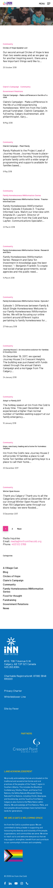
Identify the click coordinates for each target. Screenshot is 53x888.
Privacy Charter (13, 690)
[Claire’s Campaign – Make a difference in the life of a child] (26, 106)
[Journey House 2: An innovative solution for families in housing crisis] (26, 363)
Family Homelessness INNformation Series (22, 195)
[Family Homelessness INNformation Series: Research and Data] (26, 263)
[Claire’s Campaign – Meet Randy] (26, 158)
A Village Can (10, 567)
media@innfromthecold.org (26, 541)
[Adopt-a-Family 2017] (26, 411)
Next (19, 529)
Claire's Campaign (11, 86)
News (6, 608)
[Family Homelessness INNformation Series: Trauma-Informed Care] (26, 210)
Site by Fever (11, 708)
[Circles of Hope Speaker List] (26, 57)
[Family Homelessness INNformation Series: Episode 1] (26, 313)
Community (8, 44)
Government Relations (13, 91)
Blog (5, 571)
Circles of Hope (11, 576)
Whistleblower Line (15, 696)
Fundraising (9, 599)
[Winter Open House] (26, 501)
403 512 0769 (19, 544)
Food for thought (12, 595)
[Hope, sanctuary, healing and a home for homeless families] (26, 456)
